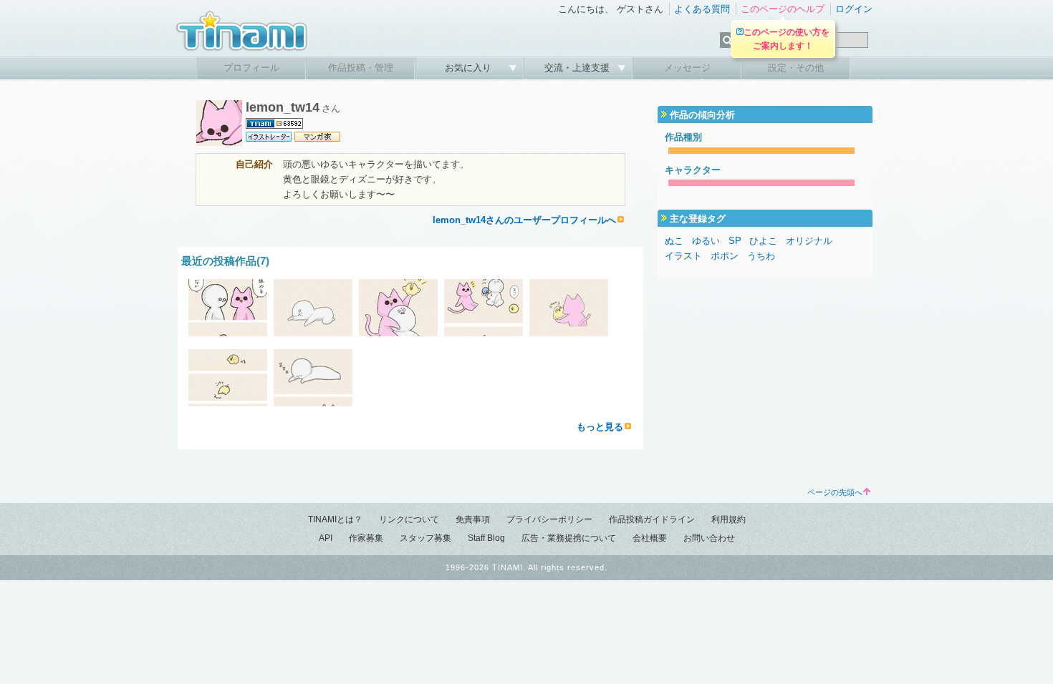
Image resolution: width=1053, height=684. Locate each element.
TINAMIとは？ (335, 519)
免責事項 (473, 519)
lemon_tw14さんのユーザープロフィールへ (524, 220)
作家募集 (366, 538)
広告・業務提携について (568, 538)
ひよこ (763, 240)
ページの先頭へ (834, 492)
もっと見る (600, 426)
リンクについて (409, 519)
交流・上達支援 (578, 67)
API (325, 538)
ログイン (853, 9)
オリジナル (809, 240)
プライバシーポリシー (549, 519)
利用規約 (728, 519)
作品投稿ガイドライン (652, 519)
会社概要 (650, 538)
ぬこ (674, 240)
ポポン (725, 255)
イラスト (683, 255)
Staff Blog (486, 538)
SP (735, 240)
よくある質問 (702, 9)
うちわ (761, 255)
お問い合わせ (709, 538)
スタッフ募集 (425, 538)
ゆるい (706, 240)
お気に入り (469, 67)
